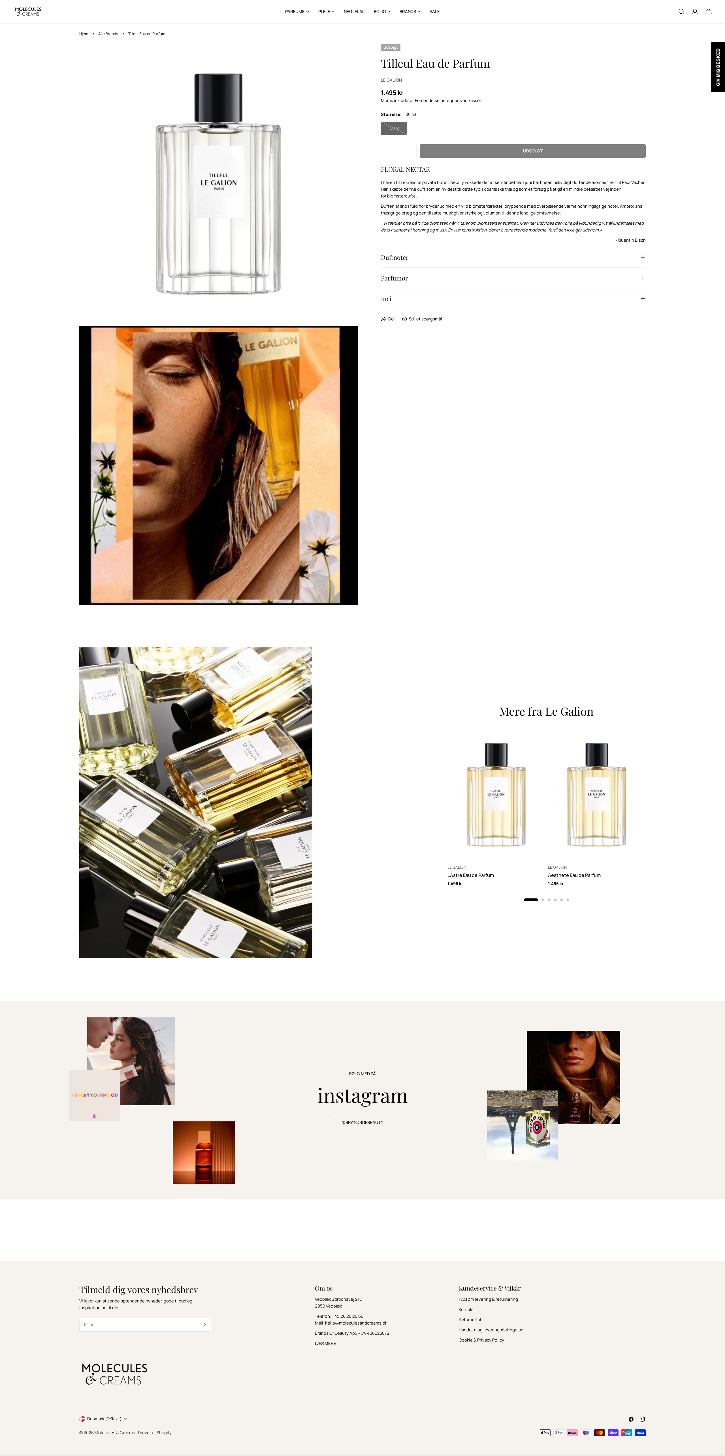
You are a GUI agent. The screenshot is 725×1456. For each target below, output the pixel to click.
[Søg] (681, 11)
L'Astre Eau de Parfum (470, 875)
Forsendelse (427, 100)
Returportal (470, 1320)
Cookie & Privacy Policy (481, 1340)
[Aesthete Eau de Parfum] (597, 794)
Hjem (83, 33)
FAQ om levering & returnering (488, 1299)
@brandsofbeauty (362, 1122)
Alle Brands (108, 33)
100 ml (398, 130)
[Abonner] (204, 1325)
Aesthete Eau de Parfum (574, 875)
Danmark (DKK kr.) (104, 1419)
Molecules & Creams (115, 1433)
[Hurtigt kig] (537, 742)
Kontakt (466, 1309)
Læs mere (325, 1343)
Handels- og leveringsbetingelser (492, 1330)
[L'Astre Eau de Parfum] (496, 794)
